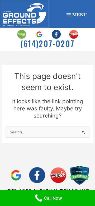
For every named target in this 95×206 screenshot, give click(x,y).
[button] (76, 14)
